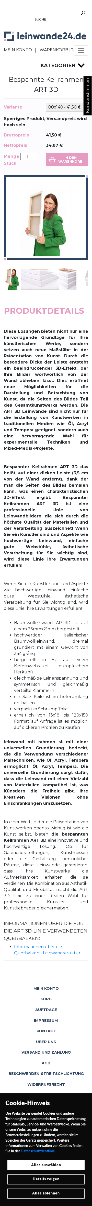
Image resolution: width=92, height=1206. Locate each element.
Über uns (46, 1042)
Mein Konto (18, 49)
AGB (46, 1063)
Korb (46, 999)
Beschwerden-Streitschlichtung (46, 1073)
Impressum (46, 1020)
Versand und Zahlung (46, 1052)
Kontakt (46, 1031)
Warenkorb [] (57, 49)
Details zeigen (46, 1179)
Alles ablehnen (46, 1193)
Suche (40, 19)
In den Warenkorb (70, 159)
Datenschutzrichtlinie (38, 1151)
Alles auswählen (46, 1165)
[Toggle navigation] (81, 50)
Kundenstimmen (87, 95)
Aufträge (46, 1009)
